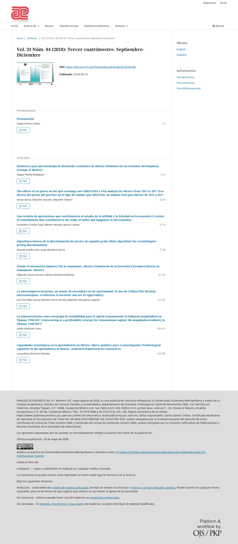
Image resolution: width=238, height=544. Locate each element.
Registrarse (209, 2)
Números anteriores (96, 26)
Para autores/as (185, 82)
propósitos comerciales (104, 497)
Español (181, 55)
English (181, 49)
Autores (120, 26)
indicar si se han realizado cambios (153, 487)
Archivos (32, 38)
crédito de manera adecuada (70, 487)
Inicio (14, 26)
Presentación (25, 119)
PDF (24, 130)
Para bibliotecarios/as (189, 88)
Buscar (49, 26)
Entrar (223, 2)
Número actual (69, 26)
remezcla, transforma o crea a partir (61, 504)
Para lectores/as (185, 77)
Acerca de (30, 26)
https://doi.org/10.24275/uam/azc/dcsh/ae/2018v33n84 (101, 67)
